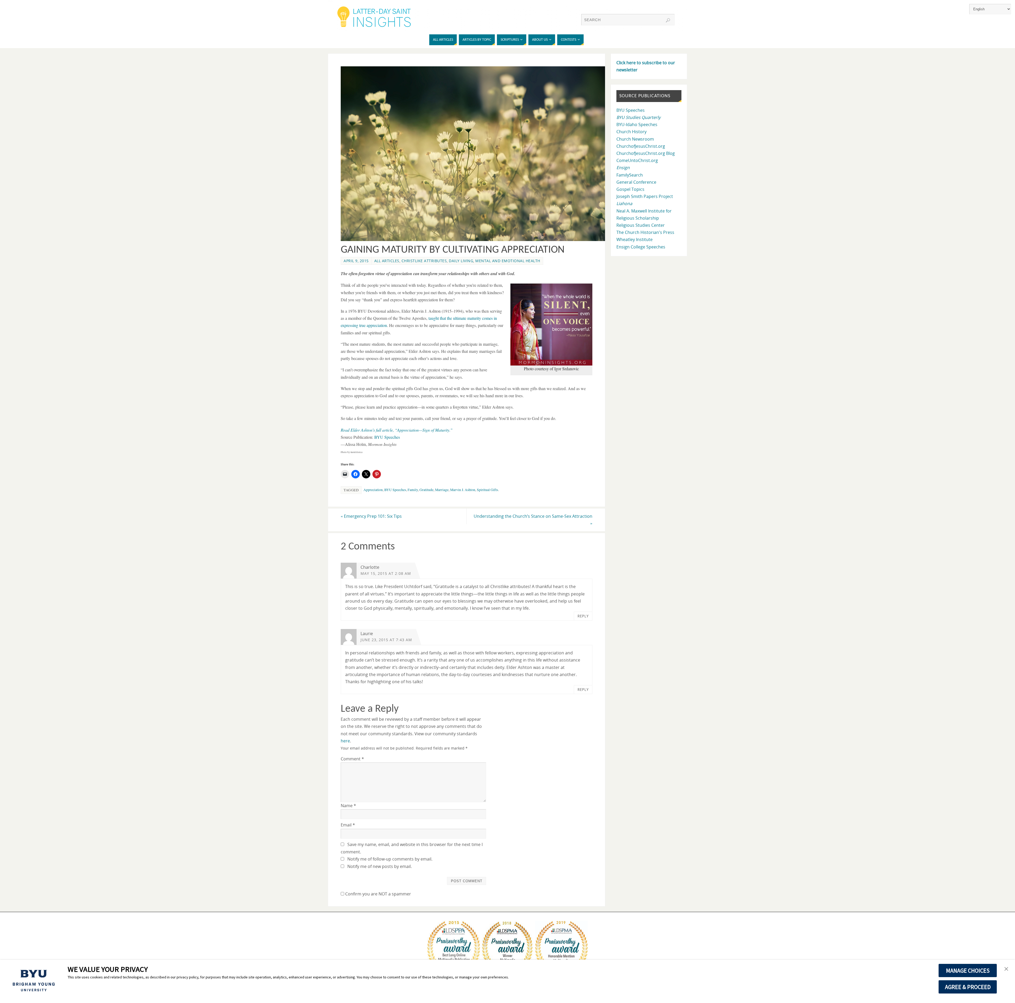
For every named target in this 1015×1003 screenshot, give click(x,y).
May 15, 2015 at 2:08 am (386, 573)
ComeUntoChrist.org (637, 160)
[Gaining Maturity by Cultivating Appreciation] (476, 239)
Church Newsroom (635, 139)
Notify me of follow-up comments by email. (389, 859)
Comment (352, 759)
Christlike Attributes (424, 260)
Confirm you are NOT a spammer (377, 894)
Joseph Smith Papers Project (644, 196)
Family (413, 489)
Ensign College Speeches (640, 247)
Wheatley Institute (634, 239)
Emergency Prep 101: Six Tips (371, 516)
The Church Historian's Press (645, 232)
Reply (583, 616)
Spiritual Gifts (487, 489)
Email (348, 825)
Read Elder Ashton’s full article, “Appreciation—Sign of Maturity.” (397, 430)
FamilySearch (629, 175)
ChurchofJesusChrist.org (640, 146)
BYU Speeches (387, 437)
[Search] (668, 20)
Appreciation (373, 489)
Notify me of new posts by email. (379, 866)
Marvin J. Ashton (462, 489)
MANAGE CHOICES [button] (968, 970)
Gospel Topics (630, 189)
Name (348, 805)
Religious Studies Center (640, 225)
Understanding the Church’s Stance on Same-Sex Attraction (533, 519)
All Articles (386, 260)
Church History (631, 132)
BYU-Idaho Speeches (636, 124)
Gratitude (426, 489)
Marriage (442, 489)
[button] (1006, 969)
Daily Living (461, 260)
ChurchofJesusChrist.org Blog (645, 153)
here (345, 741)
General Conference (636, 182)
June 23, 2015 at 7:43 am (386, 639)
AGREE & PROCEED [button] (968, 987)
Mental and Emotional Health (507, 260)
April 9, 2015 (356, 260)
